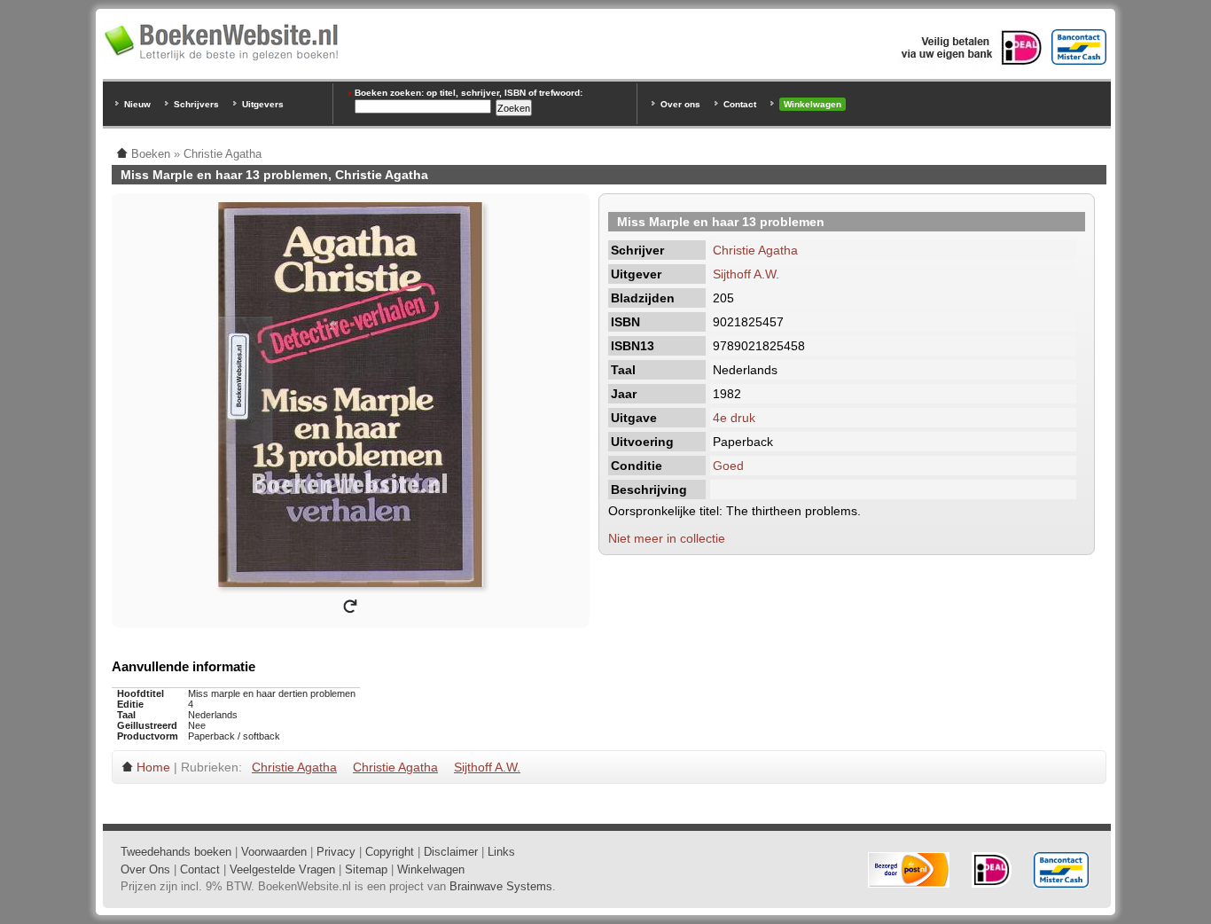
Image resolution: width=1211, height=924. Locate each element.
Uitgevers (263, 104)
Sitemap (366, 869)
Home (153, 767)
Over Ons (145, 869)
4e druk (734, 418)
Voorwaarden (274, 851)
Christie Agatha (755, 250)
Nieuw (137, 104)
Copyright (389, 851)
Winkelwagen (812, 104)
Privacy (335, 851)
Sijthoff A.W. (746, 274)
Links (501, 851)
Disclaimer (451, 851)
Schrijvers (196, 104)
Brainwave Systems (500, 886)
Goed (728, 465)
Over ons (680, 104)
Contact (739, 104)
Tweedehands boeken (176, 851)
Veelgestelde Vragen (282, 869)
